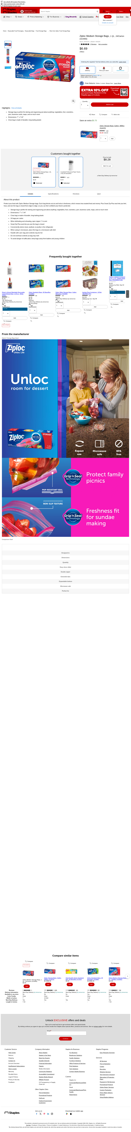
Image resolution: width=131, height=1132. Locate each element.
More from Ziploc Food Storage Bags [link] (60, 31)
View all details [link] (16, 108)
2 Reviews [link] (93, 44)
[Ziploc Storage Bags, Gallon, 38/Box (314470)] (89, 134)
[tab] (30, 194)
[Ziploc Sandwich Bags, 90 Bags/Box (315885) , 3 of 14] (97, 971)
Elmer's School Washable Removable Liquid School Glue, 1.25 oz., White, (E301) (13, 294)
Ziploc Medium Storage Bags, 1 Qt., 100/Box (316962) (118, 978)
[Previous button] (16, 67)
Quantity (85, 101)
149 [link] (90, 295)
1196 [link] (107, 130)
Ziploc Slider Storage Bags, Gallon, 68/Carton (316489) (66, 293)
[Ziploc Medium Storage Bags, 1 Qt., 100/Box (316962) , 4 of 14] (119, 971)
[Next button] (73, 67)
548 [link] (120, 990)
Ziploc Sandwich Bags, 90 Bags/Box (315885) (95, 978)
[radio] (87, 69)
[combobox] (69, 11)
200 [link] (36, 295)
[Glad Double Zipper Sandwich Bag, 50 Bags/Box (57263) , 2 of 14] (76, 971)
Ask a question (102, 44)
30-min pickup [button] (33, 303)
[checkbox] (43, 183)
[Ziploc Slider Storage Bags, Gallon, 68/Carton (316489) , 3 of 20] (68, 276)
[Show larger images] (73, 101)
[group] (15, 294)
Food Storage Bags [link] (41, 31)
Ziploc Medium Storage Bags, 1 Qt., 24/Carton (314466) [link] (42, 172)
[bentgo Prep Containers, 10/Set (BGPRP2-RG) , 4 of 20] (95, 276)
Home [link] (4, 31)
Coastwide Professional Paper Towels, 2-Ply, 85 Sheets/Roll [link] (71, 172)
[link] (22, 2)
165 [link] (63, 295)
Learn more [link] (122, 62)
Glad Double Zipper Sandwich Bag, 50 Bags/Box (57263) (75, 978)
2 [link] (31, 990)
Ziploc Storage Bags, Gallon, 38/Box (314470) (112, 127)
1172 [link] (68, 177)
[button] (97, 11)
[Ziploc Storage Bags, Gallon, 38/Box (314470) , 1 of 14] (54, 971)
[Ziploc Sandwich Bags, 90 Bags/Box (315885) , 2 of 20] (41, 276)
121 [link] (77, 990)
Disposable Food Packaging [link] (15, 31)
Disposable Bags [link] (29, 31)
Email (49, 1031)
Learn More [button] (117, 83)
